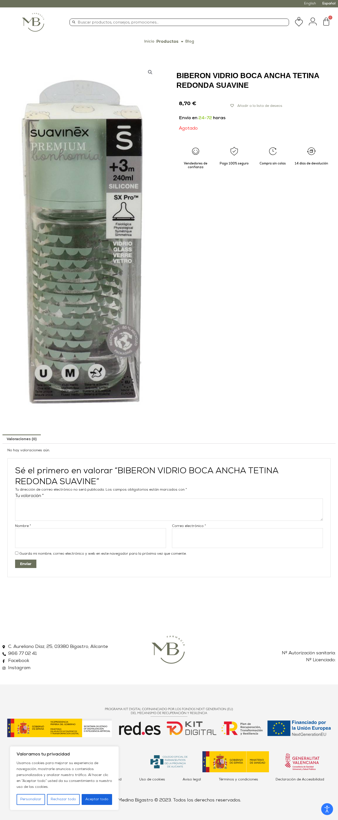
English (310, 3)
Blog (189, 42)
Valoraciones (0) (22, 439)
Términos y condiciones (238, 779)
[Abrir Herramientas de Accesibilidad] (327, 809)
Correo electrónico (189, 526)
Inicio (149, 42)
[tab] (21, 438)
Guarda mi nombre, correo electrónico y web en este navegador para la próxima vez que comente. (103, 554)
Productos (167, 41)
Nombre (23, 526)
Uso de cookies (152, 779)
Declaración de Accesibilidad (300, 779)
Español (329, 3)
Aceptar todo (96, 799)
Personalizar (30, 799)
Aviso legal (192, 779)
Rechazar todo (63, 799)
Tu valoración (29, 496)
